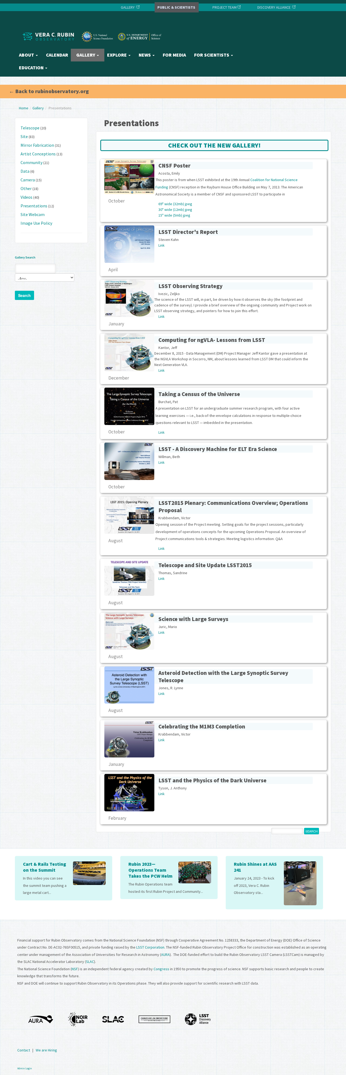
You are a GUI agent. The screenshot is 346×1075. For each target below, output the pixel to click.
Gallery (86, 55)
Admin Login (24, 1068)
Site (24, 136)
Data (25, 171)
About (27, 55)
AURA (165, 954)
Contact (23, 1050)
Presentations (34, 205)
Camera (28, 179)
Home (23, 108)
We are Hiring (46, 1050)
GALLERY (127, 7)
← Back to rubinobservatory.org (49, 91)
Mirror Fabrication (37, 145)
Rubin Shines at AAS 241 (255, 867)
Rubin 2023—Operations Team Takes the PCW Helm (150, 870)
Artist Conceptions (38, 153)
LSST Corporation (150, 947)
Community (31, 162)
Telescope (30, 127)
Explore (117, 55)
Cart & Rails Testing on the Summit (44, 867)
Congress (161, 968)
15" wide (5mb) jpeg (174, 215)
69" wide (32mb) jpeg (175, 203)
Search (24, 295)
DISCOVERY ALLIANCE (274, 7)
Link (161, 245)
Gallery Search (25, 257)
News (145, 55)
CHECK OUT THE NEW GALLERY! (214, 145)
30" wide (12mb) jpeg (175, 209)
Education (32, 68)
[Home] (93, 46)
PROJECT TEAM (224, 7)
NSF (75, 968)
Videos (26, 197)
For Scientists (212, 55)
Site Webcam (33, 214)
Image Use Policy (36, 223)
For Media (174, 55)
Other (26, 188)
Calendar (57, 55)
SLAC (90, 961)
